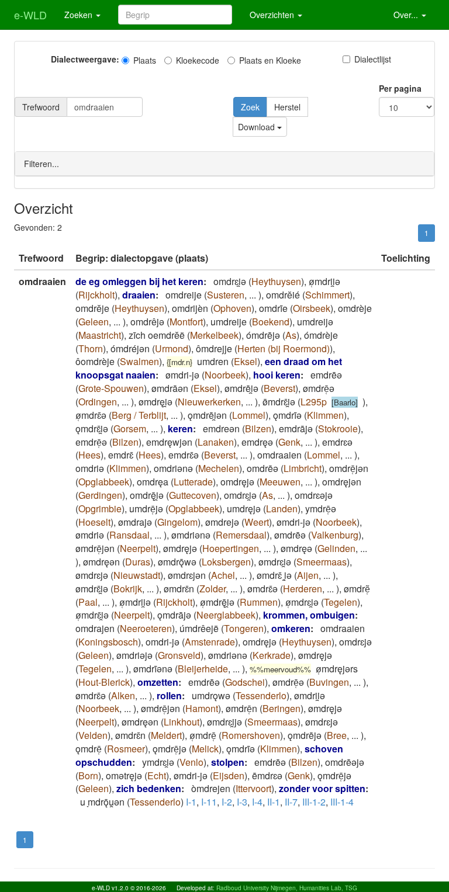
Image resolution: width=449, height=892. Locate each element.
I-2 (227, 801)
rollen (169, 695)
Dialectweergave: (85, 59)
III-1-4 (342, 801)
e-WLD (30, 14)
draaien (139, 294)
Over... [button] (406, 14)
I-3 (242, 801)
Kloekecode (197, 60)
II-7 (291, 801)
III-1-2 (314, 801)
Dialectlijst (372, 59)
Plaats (144, 60)
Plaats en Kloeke (270, 60)
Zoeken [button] (79, 14)
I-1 (191, 801)
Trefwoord (41, 107)
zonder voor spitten (322, 788)
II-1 (273, 801)
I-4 (257, 801)
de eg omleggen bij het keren (139, 281)
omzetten (157, 682)
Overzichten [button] (273, 14)
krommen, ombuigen (309, 615)
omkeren (290, 628)
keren (180, 428)
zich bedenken (148, 788)
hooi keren (277, 374)
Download (257, 127)
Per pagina (400, 88)
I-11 (209, 801)
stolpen (227, 762)
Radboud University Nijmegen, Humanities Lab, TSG (286, 888)
